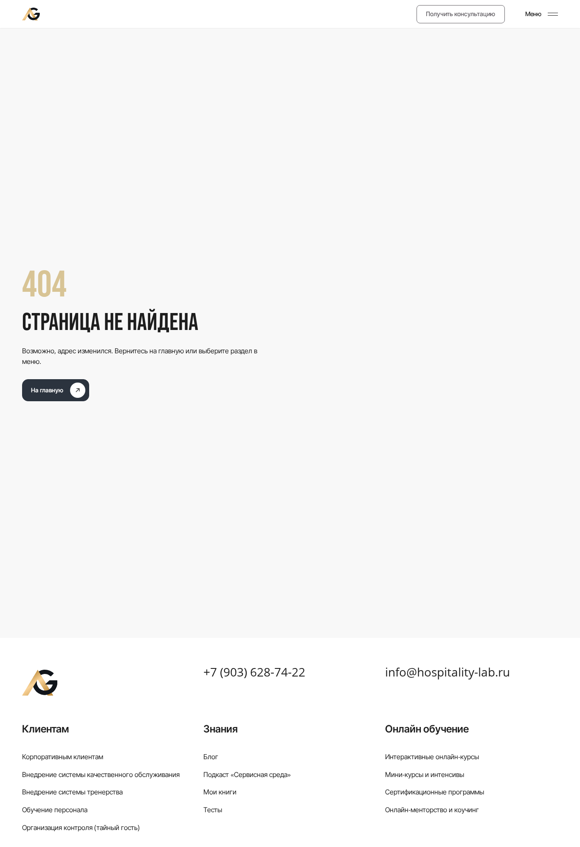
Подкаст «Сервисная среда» (247, 774)
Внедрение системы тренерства (72, 792)
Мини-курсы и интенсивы (424, 774)
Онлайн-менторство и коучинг (432, 809)
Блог (210, 756)
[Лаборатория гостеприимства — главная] (30, 14)
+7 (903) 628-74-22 (254, 672)
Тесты (212, 809)
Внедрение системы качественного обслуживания (101, 774)
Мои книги (220, 792)
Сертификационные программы (434, 792)
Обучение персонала (54, 809)
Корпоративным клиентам (62, 756)
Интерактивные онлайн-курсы (432, 756)
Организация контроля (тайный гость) (81, 827)
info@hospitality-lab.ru (447, 672)
